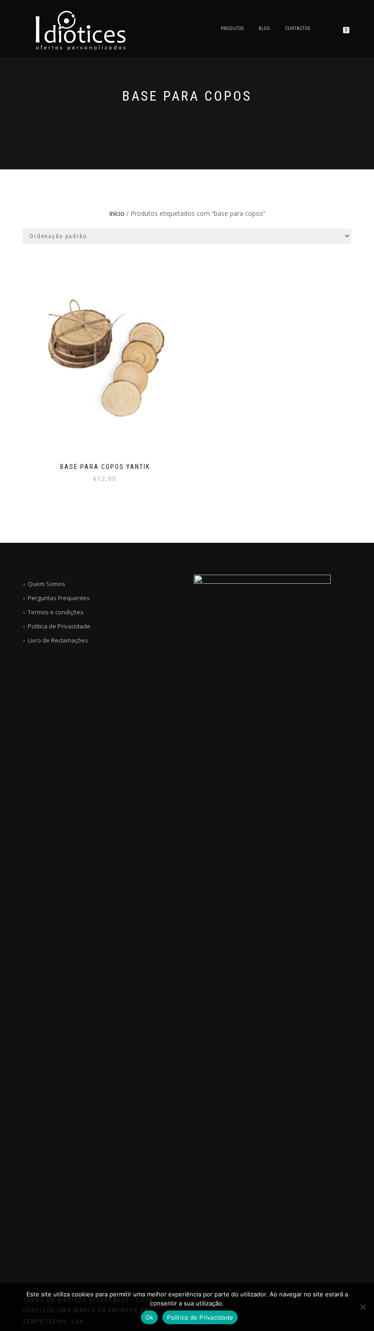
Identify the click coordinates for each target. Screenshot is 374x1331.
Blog (264, 28)
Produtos (232, 28)
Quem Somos (46, 584)
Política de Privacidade (200, 1317)
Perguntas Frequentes (59, 598)
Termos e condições (55, 612)
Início (117, 213)
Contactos (297, 28)
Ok (149, 1317)
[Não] (362, 1306)
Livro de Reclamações (58, 640)
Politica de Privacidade (59, 626)
